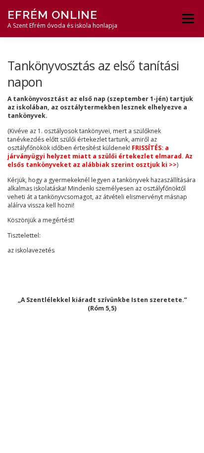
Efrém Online (52, 14)
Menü (187, 18)
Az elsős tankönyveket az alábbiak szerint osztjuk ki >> (100, 160)
